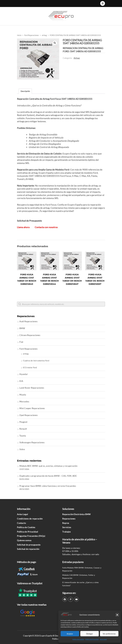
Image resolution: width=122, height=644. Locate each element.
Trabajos (66, 531)
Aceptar (70, 634)
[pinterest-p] (70, 599)
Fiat (21, 342)
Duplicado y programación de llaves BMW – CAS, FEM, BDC (48, 476)
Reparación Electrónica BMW (76, 514)
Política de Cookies (78, 639)
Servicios (66, 527)
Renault (23, 429)
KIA (21, 381)
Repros (65, 523)
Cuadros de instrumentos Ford (36, 361)
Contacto (21, 523)
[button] (117, 615)
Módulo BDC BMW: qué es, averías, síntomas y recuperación (48, 466)
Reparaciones (68, 518)
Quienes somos (24, 540)
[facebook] (64, 599)
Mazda (22, 394)
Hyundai (23, 374)
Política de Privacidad (92, 639)
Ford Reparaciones (28, 349)
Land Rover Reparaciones (31, 388)
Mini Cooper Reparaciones (32, 408)
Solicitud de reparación (28, 549)
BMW (22, 328)
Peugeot (23, 422)
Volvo (22, 449)
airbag (77, 58)
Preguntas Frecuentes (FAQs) (31, 536)
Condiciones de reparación (30, 518)
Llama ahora (23, 227)
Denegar (89, 634)
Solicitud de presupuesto (29, 544)
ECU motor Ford (30, 367)
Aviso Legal (103, 639)
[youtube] (76, 599)
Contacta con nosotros (46, 227)
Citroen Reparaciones (29, 335)
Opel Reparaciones (28, 415)
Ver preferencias (109, 634)
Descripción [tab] (25, 91)
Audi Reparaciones (28, 321)
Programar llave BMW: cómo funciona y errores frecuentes (47, 486)
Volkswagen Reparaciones (31, 442)
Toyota (22, 435)
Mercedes (24, 401)
